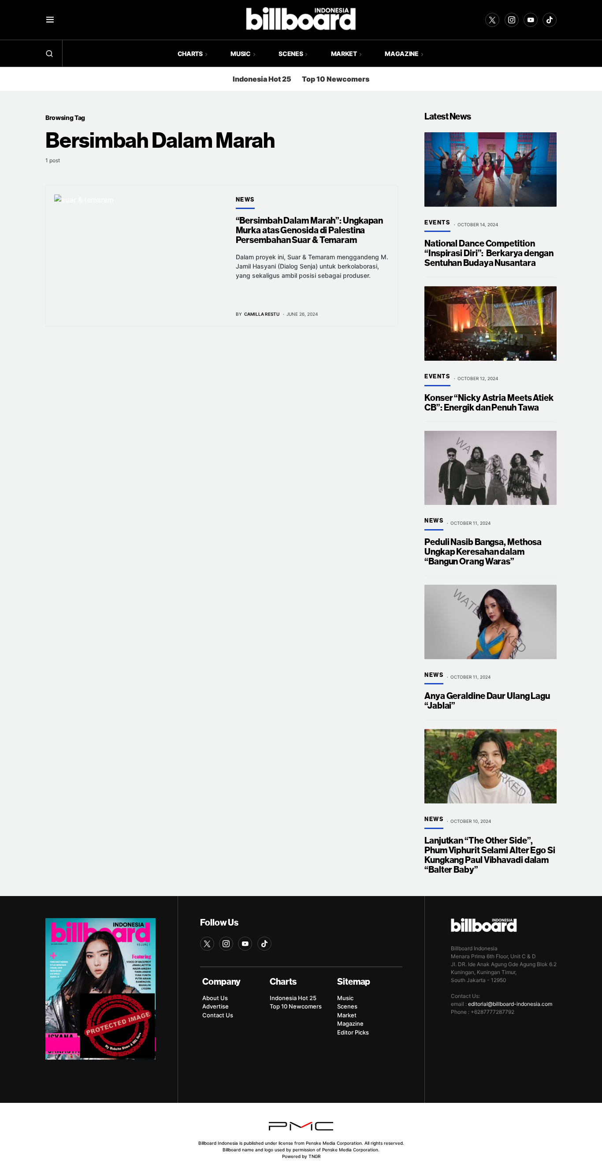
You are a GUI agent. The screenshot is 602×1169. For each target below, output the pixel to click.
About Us (215, 997)
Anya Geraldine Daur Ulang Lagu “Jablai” (487, 701)
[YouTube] (531, 20)
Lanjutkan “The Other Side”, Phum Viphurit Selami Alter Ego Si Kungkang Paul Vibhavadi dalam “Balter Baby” (489, 855)
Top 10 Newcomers (335, 79)
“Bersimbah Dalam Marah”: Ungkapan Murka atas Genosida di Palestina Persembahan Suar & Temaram (309, 230)
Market (347, 1015)
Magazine (350, 1023)
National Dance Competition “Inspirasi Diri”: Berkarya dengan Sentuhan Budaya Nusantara (489, 253)
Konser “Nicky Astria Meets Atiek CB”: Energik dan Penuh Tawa (489, 402)
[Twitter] (492, 20)
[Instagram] (512, 20)
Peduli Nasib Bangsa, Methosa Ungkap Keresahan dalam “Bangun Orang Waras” (483, 552)
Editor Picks (353, 1032)
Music (345, 997)
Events (437, 222)
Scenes (347, 1006)
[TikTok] (550, 20)
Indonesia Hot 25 (262, 79)
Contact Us (217, 1015)
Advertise (215, 1006)
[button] (50, 20)
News (245, 199)
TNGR (314, 1156)
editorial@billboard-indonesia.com (510, 1004)
